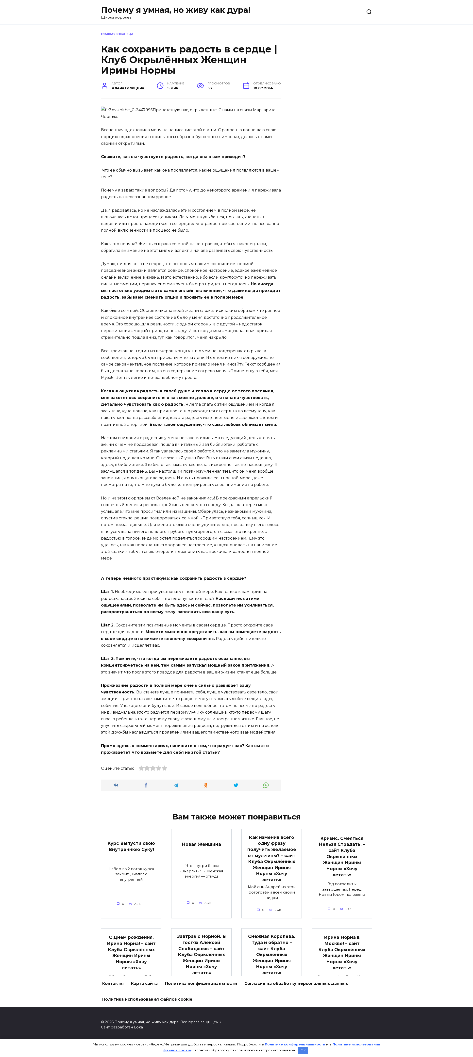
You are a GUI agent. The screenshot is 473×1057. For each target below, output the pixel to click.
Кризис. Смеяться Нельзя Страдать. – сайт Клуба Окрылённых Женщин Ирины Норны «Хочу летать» (342, 856)
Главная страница (117, 34)
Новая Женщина (201, 844)
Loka (138, 1027)
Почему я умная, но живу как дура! (176, 10)
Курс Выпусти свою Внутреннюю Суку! (131, 846)
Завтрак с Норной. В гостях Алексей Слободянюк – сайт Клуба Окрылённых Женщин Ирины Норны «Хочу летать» (201, 954)
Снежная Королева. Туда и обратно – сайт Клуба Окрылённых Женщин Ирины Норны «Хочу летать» (271, 954)
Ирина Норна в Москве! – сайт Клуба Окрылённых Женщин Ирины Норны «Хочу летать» (342, 952)
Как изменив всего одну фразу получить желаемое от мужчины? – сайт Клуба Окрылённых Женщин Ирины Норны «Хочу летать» (271, 858)
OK (303, 1050)
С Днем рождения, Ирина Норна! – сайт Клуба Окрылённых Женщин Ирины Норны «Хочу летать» (131, 952)
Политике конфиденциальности (295, 1044)
